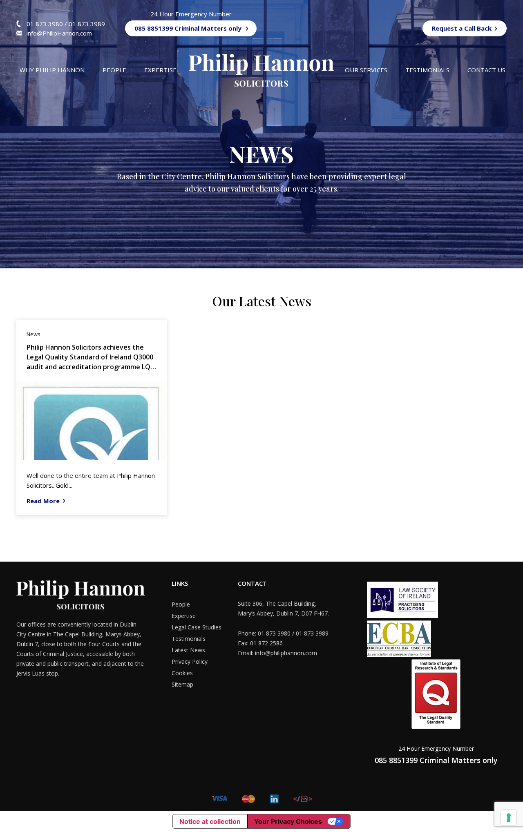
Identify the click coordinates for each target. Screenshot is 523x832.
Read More (43, 501)
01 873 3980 (46, 24)
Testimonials (427, 70)
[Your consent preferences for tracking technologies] (508, 817)
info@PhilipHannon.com (59, 33)
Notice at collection (210, 821)
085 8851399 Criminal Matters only (187, 28)
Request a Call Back (462, 28)
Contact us (486, 70)
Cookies (182, 673)
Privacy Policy (190, 661)
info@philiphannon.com (286, 653)
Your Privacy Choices (288, 821)
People (114, 70)
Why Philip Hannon (52, 70)
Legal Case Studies (196, 627)
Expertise (160, 70)
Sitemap (182, 684)
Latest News (188, 650)
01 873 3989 (87, 24)
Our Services (366, 70)
